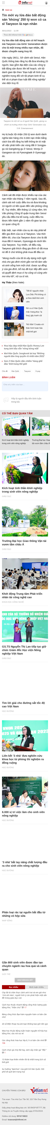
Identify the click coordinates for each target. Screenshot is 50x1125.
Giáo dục (6, 496)
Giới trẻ (8, 10)
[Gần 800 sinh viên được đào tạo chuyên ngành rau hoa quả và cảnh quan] (25, 942)
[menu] (3, 2)
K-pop (38, 371)
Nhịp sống (7, 920)
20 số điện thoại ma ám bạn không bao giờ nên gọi (25, 1024)
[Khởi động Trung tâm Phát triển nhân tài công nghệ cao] (25, 573)
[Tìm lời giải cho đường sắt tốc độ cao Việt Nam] (25, 682)
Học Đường (8, 711)
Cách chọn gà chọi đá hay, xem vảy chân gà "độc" (24, 1050)
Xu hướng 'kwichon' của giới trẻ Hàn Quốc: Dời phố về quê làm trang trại (23, 1070)
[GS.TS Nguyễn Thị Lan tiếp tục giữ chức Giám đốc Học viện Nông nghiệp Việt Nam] (25, 626)
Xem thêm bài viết (25, 980)
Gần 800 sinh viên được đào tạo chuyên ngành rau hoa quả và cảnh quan (24, 966)
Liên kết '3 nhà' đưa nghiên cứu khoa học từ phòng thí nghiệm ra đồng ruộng (23, 759)
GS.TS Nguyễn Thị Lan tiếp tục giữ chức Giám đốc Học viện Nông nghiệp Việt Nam (24, 650)
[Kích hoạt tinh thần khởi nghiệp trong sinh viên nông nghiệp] (16, 426)
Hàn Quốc (15, 371)
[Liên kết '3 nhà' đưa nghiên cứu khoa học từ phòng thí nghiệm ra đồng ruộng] (25, 735)
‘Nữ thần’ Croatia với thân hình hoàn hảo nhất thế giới (35, 328)
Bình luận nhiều (36, 987)
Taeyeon (27, 371)
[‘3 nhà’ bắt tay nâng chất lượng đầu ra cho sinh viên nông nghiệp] (25, 842)
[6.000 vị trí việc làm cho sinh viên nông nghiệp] (25, 792)
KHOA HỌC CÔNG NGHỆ (13, 602)
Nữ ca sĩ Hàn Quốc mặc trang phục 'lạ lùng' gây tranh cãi (34, 312)
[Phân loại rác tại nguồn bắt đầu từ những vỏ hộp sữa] (25, 892)
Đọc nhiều (13, 987)
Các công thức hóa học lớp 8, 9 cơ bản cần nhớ (23, 1040)
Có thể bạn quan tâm (17, 413)
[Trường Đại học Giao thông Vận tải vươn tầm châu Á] (25, 520)
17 (25, 1007)
